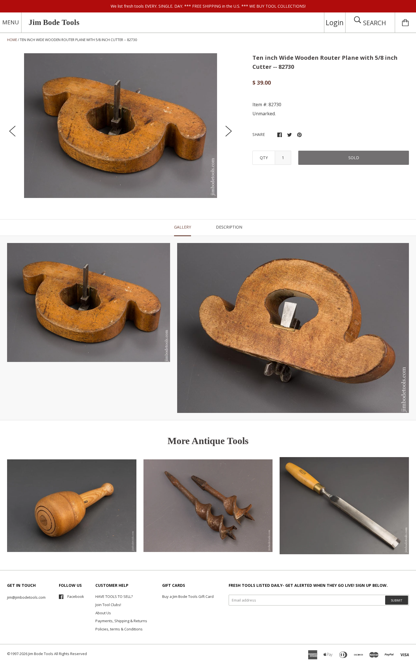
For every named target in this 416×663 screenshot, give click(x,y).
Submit (396, 600)
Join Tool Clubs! (108, 604)
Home (12, 39)
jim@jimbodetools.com (26, 597)
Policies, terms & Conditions (119, 629)
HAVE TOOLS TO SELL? (114, 596)
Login (335, 22)
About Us (103, 612)
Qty (264, 157)
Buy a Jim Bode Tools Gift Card (188, 596)
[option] (120, 125)
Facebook (75, 596)
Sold (353, 157)
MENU (10, 22)
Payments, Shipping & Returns (121, 620)
